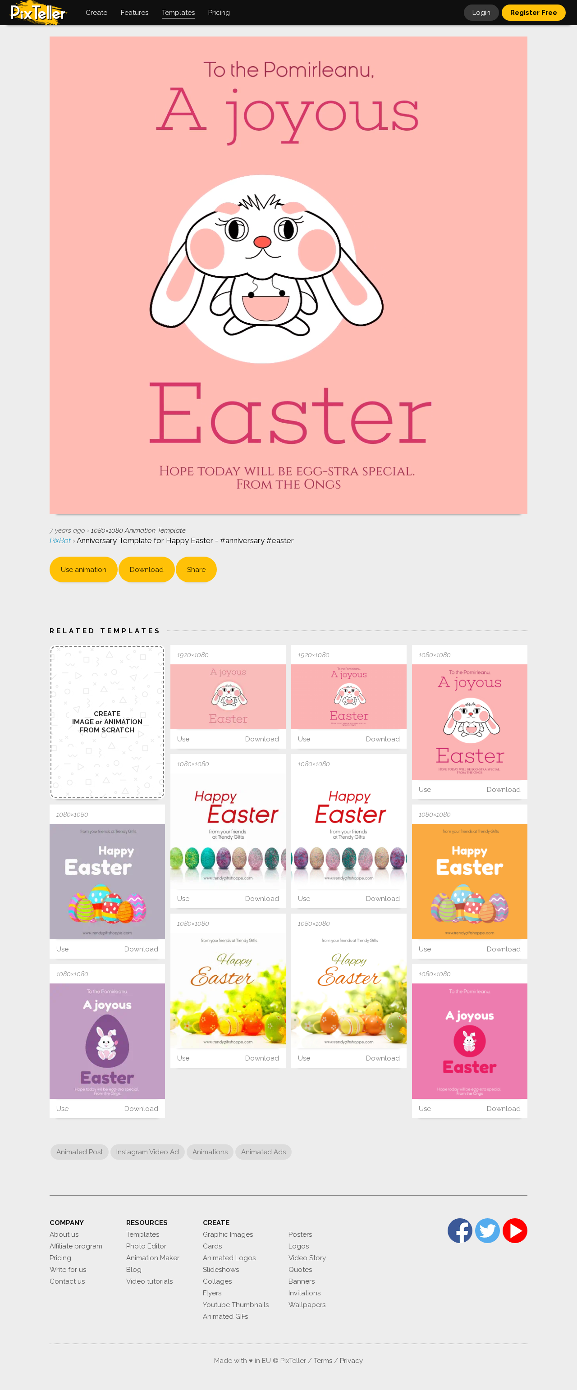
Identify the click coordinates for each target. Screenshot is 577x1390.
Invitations (304, 1293)
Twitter (487, 1230)
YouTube (515, 1230)
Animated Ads (263, 1152)
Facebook (460, 1230)
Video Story (307, 1258)
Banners (301, 1281)
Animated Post (79, 1152)
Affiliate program (76, 1246)
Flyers (212, 1293)
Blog (134, 1270)
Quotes (300, 1270)
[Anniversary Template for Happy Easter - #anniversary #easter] (228, 696)
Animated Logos (229, 1258)
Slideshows (221, 1270)
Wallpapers (306, 1305)
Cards (212, 1246)
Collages (217, 1281)
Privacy (351, 1361)
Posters (300, 1234)
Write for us (68, 1270)
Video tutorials (149, 1281)
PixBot (61, 540)
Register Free (533, 13)
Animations (210, 1152)
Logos (298, 1246)
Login (481, 13)
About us (64, 1234)
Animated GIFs (225, 1316)
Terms (323, 1361)
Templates (142, 1234)
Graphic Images (228, 1234)
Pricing (60, 1258)
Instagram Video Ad (147, 1152)
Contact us (67, 1281)
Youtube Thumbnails (236, 1305)
